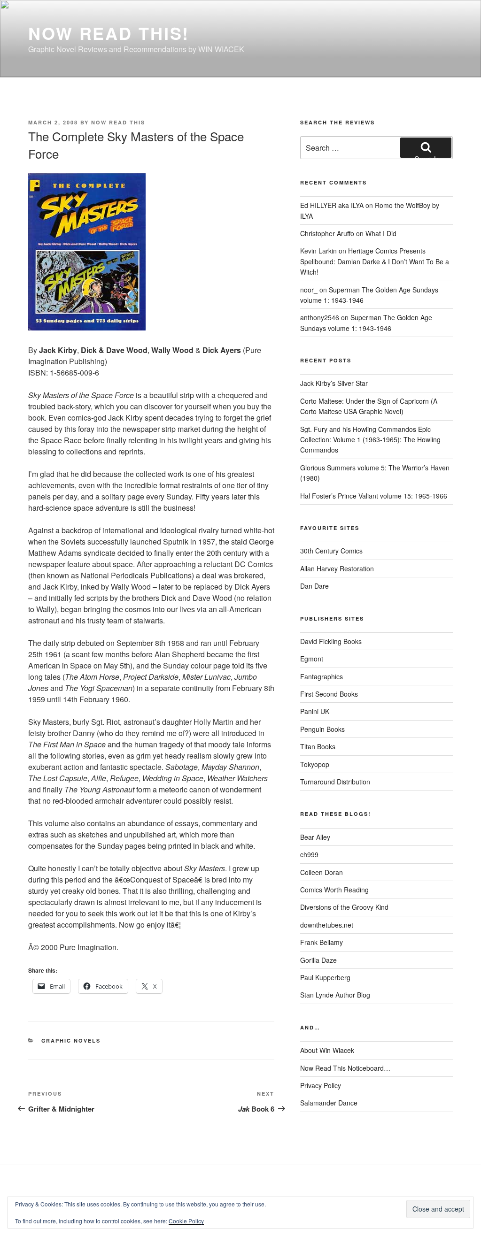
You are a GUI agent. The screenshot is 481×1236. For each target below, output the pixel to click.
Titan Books (317, 746)
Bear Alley (315, 837)
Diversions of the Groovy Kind (344, 907)
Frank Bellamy (321, 942)
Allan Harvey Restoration (337, 568)
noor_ (309, 289)
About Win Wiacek (327, 1050)
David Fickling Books (331, 641)
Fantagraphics (321, 676)
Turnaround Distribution (335, 781)
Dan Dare (314, 586)
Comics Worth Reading (334, 889)
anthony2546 (319, 317)
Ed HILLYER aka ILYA (332, 205)
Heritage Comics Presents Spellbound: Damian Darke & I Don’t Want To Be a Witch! (374, 261)
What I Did (380, 233)
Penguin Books (322, 729)
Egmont (311, 658)
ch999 (309, 854)
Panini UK (314, 711)
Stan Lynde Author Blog (335, 994)
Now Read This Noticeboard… (345, 1068)
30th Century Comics (331, 550)
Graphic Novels (71, 1040)
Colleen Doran (321, 872)
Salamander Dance (328, 1102)
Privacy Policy (320, 1085)
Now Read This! (108, 33)
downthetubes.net (326, 924)
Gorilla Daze (318, 960)
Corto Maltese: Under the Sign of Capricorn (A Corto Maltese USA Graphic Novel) (368, 406)
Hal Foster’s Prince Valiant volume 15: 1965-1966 (373, 495)
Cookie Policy (186, 1221)
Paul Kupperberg (325, 977)
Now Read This (118, 122)
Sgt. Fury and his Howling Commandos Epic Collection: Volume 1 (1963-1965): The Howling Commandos (370, 439)
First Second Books (329, 694)
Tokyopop (314, 764)
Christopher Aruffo (327, 233)
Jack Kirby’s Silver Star (334, 383)
